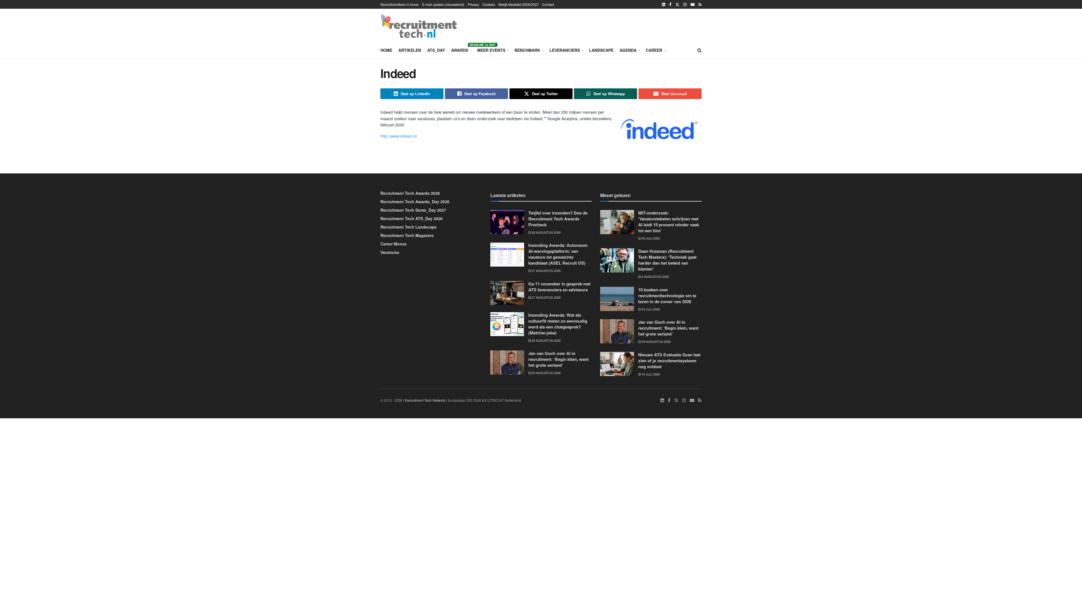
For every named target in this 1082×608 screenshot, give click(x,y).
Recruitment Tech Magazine (407, 235)
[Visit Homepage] (418, 26)
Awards (461, 49)
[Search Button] (699, 50)
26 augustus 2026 (546, 340)
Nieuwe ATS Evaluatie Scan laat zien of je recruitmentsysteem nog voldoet (669, 361)
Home (386, 50)
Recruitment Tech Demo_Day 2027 (413, 210)
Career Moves (393, 244)
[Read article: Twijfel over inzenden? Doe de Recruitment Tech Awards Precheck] (507, 222)
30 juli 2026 (650, 238)
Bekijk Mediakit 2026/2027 (518, 4)
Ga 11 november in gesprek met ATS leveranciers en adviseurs (559, 287)
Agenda (628, 50)
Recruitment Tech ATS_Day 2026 (411, 218)
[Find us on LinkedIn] (663, 4)
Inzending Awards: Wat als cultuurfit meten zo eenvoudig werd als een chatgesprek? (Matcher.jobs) (557, 324)
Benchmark (527, 50)
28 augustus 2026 (546, 232)
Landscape (601, 50)
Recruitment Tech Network (425, 400)
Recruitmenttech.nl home (399, 4)
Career (654, 50)
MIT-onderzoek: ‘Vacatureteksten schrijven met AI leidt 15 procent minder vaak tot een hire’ (668, 222)
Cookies (488, 4)
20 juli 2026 (650, 309)
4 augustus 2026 (655, 276)
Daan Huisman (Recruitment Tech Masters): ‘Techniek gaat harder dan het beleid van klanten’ (667, 260)
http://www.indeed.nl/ (398, 136)
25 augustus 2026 (546, 372)
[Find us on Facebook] (670, 4)
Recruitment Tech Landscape (408, 227)
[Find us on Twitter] (677, 4)
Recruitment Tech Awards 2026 (410, 193)
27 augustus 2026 (546, 270)
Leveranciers (564, 50)
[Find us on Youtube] (693, 4)
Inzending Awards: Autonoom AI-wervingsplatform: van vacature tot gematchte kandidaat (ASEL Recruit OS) (557, 254)
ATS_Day (436, 50)
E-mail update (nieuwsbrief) (443, 4)
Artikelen (409, 50)
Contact (548, 4)
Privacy (473, 4)
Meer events (491, 50)
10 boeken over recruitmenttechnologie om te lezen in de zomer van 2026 (667, 296)
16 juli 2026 (650, 374)
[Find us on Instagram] (685, 4)
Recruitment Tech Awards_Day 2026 (414, 201)
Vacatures (389, 252)
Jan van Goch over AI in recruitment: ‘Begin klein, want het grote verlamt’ (558, 359)
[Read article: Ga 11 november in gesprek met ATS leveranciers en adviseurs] (507, 293)
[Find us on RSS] (700, 4)
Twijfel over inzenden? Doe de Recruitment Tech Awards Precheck (557, 219)
